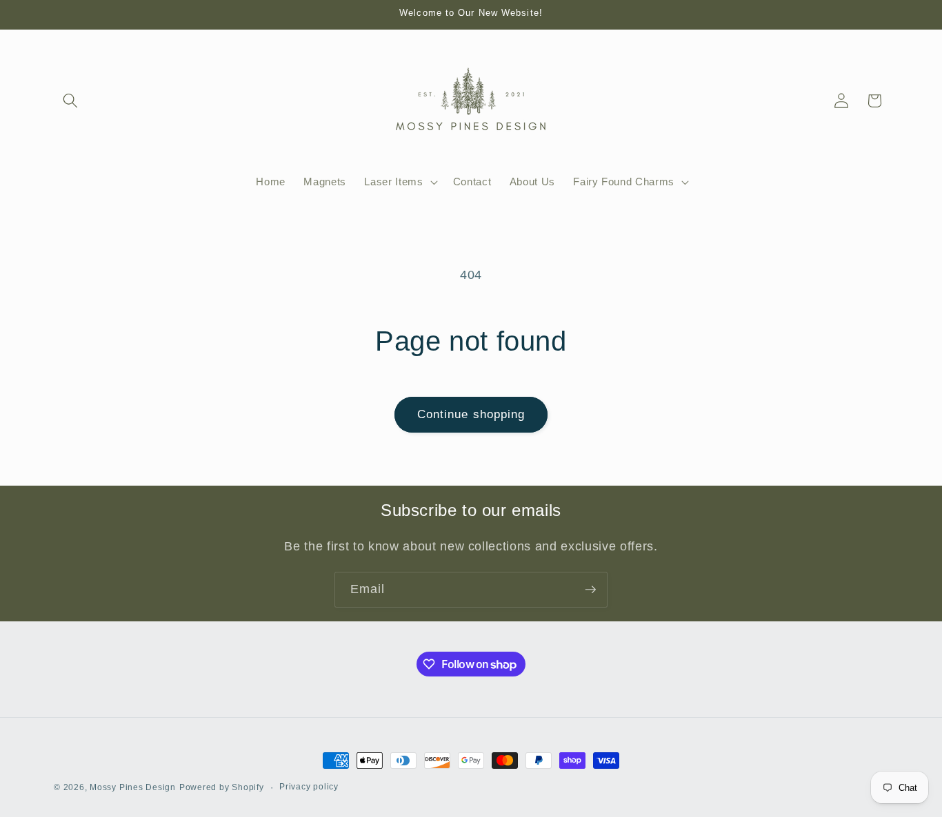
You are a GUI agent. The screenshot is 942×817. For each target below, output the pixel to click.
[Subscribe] (590, 590)
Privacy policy (309, 787)
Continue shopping (471, 414)
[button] (70, 100)
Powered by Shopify (221, 787)
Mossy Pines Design (133, 787)
